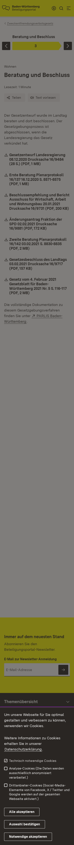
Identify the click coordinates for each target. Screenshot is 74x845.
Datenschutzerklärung (23, 749)
